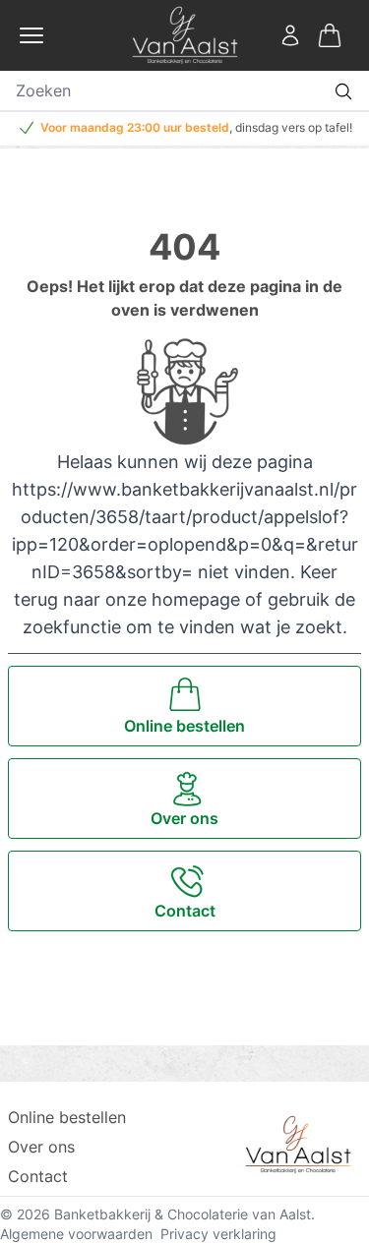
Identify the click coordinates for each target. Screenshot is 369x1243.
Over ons (41, 1146)
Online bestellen (67, 1117)
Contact (38, 1176)
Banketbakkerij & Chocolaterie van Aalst (182, 1214)
